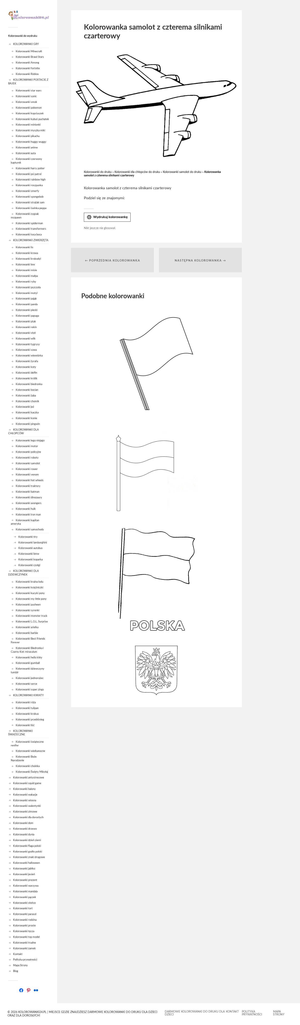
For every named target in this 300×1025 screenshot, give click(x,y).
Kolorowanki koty (26, 367)
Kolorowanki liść (25, 725)
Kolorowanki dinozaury (29, 497)
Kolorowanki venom (27, 474)
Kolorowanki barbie (27, 633)
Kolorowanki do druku (98, 172)
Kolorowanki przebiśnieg (30, 719)
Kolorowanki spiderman (29, 223)
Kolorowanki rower (27, 469)
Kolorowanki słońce (24, 903)
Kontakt (17, 954)
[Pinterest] (28, 990)
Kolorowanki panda (27, 304)
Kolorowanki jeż (25, 407)
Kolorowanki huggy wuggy (31, 142)
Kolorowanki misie (26, 270)
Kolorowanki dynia (23, 834)
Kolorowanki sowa (26, 350)
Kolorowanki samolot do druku (182, 172)
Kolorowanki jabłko (24, 868)
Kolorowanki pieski (27, 310)
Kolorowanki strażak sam (30, 202)
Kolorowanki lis (24, 247)
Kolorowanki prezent (25, 880)
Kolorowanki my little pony (31, 599)
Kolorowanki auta (26, 153)
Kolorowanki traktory (28, 486)
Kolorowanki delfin (26, 373)
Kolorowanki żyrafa (27, 361)
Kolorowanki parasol (24, 914)
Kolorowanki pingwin (28, 424)
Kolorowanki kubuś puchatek (32, 119)
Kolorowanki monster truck (31, 616)
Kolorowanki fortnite (28, 68)
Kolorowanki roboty (27, 457)
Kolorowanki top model (26, 937)
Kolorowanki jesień (24, 874)
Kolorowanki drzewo (25, 829)
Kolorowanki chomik (27, 401)
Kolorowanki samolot (28, 463)
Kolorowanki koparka (30, 559)
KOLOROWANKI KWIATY (28, 695)
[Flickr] (35, 990)
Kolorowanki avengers (28, 503)
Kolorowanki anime (27, 147)
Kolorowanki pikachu (28, 136)
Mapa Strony (20, 965)
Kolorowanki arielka (27, 627)
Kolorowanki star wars (28, 90)
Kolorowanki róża (26, 702)
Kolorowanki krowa (27, 253)
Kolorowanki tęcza (23, 931)
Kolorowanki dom (23, 823)
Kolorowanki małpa (27, 276)
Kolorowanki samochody (30, 529)
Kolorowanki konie (26, 418)
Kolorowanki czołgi (29, 565)
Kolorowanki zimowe (25, 811)
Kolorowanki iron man (28, 514)
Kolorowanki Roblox (27, 74)
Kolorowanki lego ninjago (30, 440)
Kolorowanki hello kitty (29, 657)
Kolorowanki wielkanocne (30, 751)
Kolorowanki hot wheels (29, 480)
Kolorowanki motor (27, 446)
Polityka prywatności (25, 959)
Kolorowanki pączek (24, 897)
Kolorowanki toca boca (29, 234)
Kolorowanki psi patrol (28, 174)
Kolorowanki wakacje (25, 795)
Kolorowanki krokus (27, 714)
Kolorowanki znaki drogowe (29, 857)
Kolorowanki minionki (28, 125)
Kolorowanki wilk (26, 338)
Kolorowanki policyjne (28, 452)
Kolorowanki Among (27, 62)
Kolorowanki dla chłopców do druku (137, 172)
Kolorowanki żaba (26, 395)
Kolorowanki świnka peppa (31, 208)
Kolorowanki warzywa (25, 886)
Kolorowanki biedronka (29, 384)
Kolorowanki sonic (26, 96)
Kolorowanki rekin (26, 327)
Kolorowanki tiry (28, 537)
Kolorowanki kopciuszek (30, 113)
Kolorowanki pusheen (28, 604)
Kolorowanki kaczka (27, 412)
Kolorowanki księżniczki (29, 587)
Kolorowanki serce (26, 684)
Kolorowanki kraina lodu (29, 582)
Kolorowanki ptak (26, 321)
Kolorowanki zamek (24, 948)
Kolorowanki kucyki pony (30, 593)
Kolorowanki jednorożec (29, 678)
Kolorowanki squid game (27, 783)
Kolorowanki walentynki (27, 806)
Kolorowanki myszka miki (30, 130)
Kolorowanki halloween (26, 863)
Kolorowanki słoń (26, 333)
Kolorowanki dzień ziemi (27, 840)
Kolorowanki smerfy (27, 191)
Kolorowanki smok (26, 102)
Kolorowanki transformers (31, 229)
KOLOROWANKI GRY (26, 44)
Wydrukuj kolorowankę (107, 217)
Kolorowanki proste (24, 925)
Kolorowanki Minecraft (29, 51)
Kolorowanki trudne (24, 943)
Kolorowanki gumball (28, 663)
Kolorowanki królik (26, 378)
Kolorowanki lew (25, 264)
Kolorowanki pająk (26, 298)
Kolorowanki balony (24, 789)
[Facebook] (21, 990)
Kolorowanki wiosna (24, 800)
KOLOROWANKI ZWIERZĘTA (30, 240)
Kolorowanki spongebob (29, 197)
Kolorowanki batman (27, 492)
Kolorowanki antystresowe (28, 777)
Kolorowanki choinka (28, 766)
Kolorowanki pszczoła (28, 287)
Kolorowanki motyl (27, 293)
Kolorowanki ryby (26, 281)
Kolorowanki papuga (27, 316)
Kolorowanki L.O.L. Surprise (32, 621)
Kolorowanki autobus (30, 548)
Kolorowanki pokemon (29, 108)
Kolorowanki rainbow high (31, 179)
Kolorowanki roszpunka (29, 185)
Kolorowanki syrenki (27, 610)
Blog (15, 971)
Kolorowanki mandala (25, 891)
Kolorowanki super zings (30, 689)
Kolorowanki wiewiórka (29, 355)
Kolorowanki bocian (27, 390)
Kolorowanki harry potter (30, 168)
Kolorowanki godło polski (27, 851)
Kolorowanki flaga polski (27, 846)
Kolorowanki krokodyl (28, 259)
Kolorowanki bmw (28, 554)
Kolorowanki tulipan (27, 708)
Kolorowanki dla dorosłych (28, 817)
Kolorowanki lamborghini (32, 542)
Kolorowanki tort (23, 908)
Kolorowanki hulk (26, 509)
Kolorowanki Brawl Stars (30, 57)
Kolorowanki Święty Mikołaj (32, 772)
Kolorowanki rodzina (25, 920)
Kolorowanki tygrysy (28, 344)
